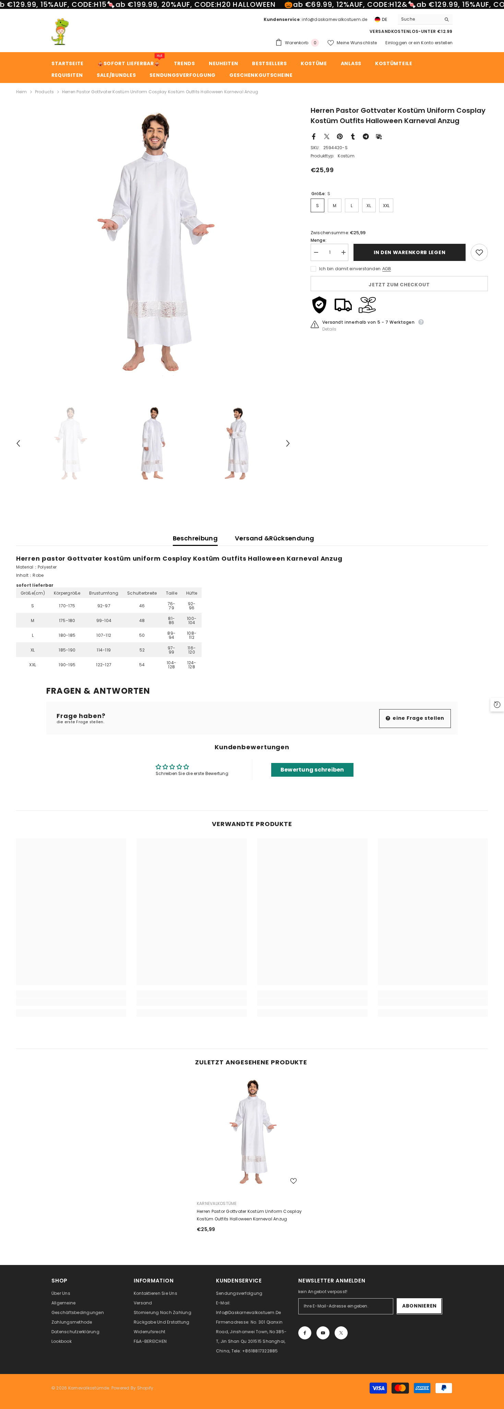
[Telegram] (366, 136)
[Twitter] (327, 136)
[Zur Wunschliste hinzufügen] (479, 252)
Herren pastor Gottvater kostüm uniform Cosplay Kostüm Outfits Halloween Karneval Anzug (249, 1215)
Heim (21, 92)
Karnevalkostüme (217, 1203)
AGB (386, 268)
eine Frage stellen (418, 718)
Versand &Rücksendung (274, 538)
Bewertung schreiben (312, 770)
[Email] (379, 136)
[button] (18, 443)
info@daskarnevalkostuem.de (334, 19)
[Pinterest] (340, 136)
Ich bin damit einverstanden (350, 269)
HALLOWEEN (253, 4)
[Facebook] (314, 136)
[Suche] (425, 19)
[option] (153, 242)
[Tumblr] (353, 136)
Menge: (318, 240)
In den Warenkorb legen (409, 252)
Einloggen (396, 43)
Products (44, 92)
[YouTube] (322, 1332)
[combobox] (419, 19)
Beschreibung (195, 538)
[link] (71, 1002)
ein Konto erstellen (433, 43)
